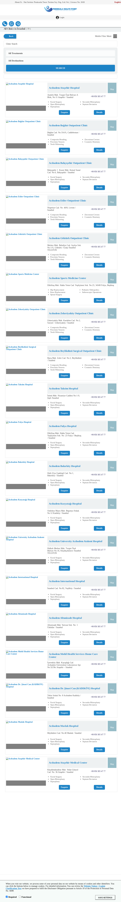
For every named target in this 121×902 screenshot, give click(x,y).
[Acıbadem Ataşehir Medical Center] (26, 772)
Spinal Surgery (56, 294)
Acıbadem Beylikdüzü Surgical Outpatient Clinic (75, 351)
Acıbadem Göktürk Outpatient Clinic (69, 238)
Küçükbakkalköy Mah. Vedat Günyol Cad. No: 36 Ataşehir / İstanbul (62, 771)
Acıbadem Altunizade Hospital (65, 618)
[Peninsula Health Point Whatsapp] (11, 23)
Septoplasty (55, 107)
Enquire (64, 112)
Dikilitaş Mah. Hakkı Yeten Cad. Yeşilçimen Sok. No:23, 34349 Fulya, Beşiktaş (80, 285)
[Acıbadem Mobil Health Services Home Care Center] (26, 665)
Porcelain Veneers (57, 142)
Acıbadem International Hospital (67, 581)
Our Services (28, 2)
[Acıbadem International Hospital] (26, 591)
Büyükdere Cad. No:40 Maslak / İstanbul (64, 733)
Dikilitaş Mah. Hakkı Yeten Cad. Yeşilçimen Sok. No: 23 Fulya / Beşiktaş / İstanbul (64, 435)
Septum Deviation (89, 104)
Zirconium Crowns (92, 139)
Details (99, 112)
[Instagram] (7, 2)
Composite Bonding (58, 139)
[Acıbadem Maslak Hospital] (26, 735)
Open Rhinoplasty (57, 104)
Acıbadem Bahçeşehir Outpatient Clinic (70, 163)
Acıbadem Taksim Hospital (63, 388)
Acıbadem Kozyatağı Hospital (65, 503)
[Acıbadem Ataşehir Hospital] (26, 97)
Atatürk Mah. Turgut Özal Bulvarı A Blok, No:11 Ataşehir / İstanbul (62, 96)
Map (112, 89)
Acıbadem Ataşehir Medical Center (68, 762)
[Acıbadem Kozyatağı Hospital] (26, 513)
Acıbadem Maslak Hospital (63, 726)
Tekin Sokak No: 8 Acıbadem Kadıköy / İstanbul (64, 696)
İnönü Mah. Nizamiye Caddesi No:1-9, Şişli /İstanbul (63, 397)
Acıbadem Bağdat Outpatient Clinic (68, 125)
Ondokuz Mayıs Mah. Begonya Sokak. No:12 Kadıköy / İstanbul (63, 512)
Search (60, 68)
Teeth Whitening (57, 144)
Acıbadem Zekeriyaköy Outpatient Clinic (71, 313)
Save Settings (105, 898)
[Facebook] (3, 2)
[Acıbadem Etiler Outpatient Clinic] (26, 210)
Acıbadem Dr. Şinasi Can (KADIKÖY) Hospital (74, 688)
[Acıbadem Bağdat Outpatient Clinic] (26, 135)
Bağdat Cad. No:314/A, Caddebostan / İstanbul (63, 133)
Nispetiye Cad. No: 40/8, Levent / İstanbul (61, 209)
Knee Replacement (57, 292)
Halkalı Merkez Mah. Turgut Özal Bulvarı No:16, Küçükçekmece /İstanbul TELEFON (64, 550)
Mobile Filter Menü (103, 36)
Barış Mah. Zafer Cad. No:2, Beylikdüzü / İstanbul (64, 359)
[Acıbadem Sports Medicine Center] (26, 288)
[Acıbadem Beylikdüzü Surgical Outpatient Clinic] (26, 360)
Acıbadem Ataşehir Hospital (64, 87)
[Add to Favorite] (43, 108)
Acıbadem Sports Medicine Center (67, 278)
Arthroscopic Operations (91, 292)
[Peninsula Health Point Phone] (4, 23)
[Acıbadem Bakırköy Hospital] (26, 476)
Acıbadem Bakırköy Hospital (64, 466)
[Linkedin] (12, 2)
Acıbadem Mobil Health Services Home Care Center (73, 655)
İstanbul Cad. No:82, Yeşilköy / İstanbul (64, 588)
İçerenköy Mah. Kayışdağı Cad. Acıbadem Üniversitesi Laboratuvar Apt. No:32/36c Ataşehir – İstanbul (64, 665)
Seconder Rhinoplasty (91, 102)
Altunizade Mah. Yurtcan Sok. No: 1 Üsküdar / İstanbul (62, 626)
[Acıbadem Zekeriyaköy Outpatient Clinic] (26, 323)
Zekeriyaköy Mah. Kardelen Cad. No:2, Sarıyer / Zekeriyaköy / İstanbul (64, 321)
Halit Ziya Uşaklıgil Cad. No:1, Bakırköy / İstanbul (60, 474)
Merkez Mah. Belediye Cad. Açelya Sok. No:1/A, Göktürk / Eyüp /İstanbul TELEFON (64, 247)
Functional (26, 897)
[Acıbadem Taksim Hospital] (26, 398)
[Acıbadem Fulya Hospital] (26, 436)
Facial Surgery (56, 102)
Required (12, 897)
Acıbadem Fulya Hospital (62, 426)
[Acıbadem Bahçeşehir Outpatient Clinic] (26, 173)
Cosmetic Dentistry (92, 142)
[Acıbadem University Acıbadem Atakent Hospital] (26, 551)
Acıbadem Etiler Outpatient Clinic (67, 200)
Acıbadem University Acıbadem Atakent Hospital (75, 541)
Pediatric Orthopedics (90, 290)
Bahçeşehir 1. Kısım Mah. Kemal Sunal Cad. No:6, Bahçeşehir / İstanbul (63, 171)
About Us (18, 2)
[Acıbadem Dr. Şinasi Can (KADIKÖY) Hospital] (26, 698)
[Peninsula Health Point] (60, 10)
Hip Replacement (57, 290)
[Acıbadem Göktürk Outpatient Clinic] (26, 248)
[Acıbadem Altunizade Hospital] (26, 627)
